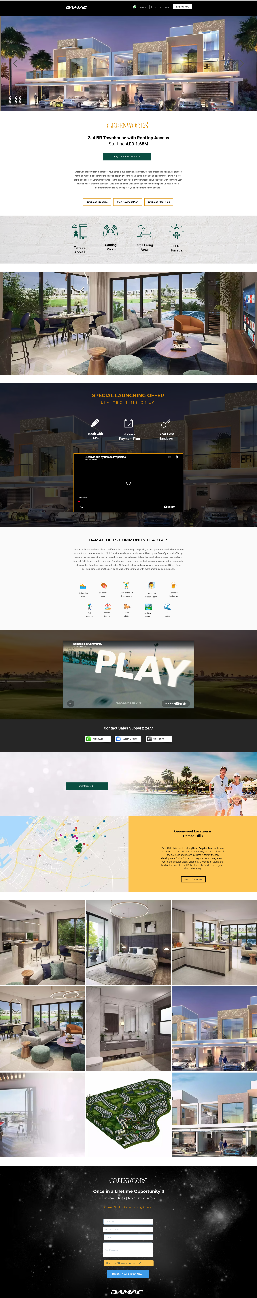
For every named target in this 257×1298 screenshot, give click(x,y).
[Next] (242, 63)
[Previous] (15, 63)
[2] (128, 104)
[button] (182, 6)
